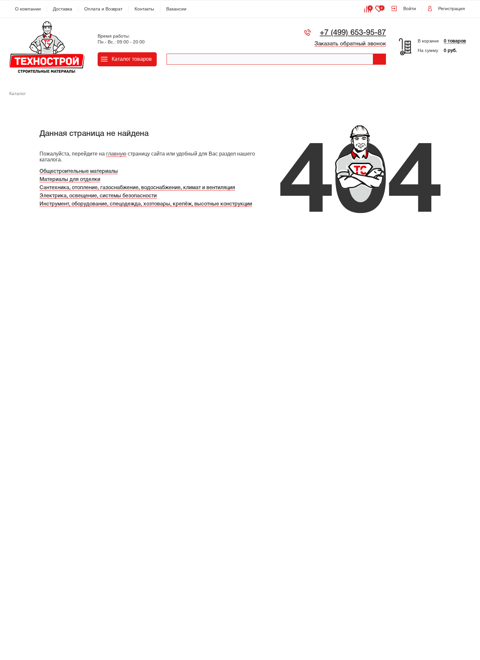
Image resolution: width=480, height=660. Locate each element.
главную (116, 154)
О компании (28, 8)
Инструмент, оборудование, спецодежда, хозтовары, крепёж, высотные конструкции (146, 204)
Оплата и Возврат (103, 8)
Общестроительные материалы (79, 171)
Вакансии (176, 8)
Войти (409, 8)
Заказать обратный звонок (350, 43)
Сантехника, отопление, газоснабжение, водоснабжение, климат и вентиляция (137, 188)
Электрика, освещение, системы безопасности (98, 196)
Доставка (62, 8)
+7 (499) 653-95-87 (353, 33)
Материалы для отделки (70, 179)
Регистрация (451, 8)
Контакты (144, 8)
